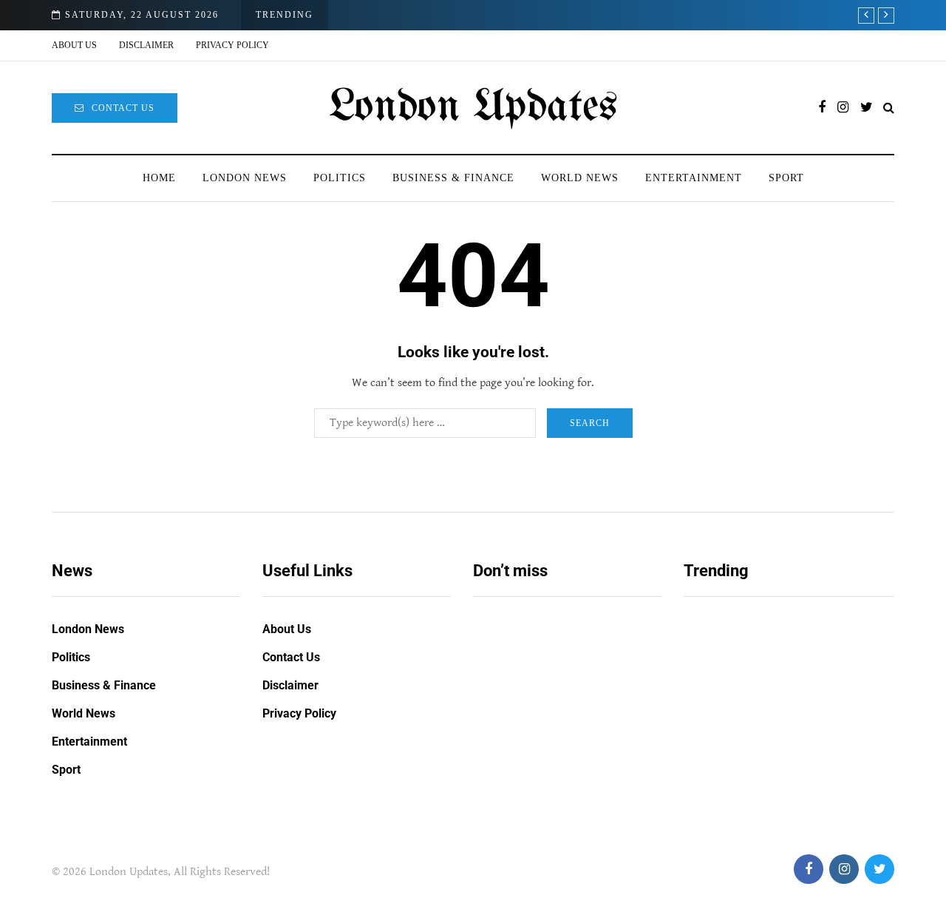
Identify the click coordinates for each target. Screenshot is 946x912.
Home (159, 177)
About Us (74, 45)
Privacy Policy (232, 45)
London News (245, 177)
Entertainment (693, 177)
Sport (786, 177)
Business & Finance (453, 177)
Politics (339, 177)
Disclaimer (146, 45)
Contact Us (123, 108)
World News (580, 177)
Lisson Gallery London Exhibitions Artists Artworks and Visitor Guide (556, 739)
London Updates (473, 108)
